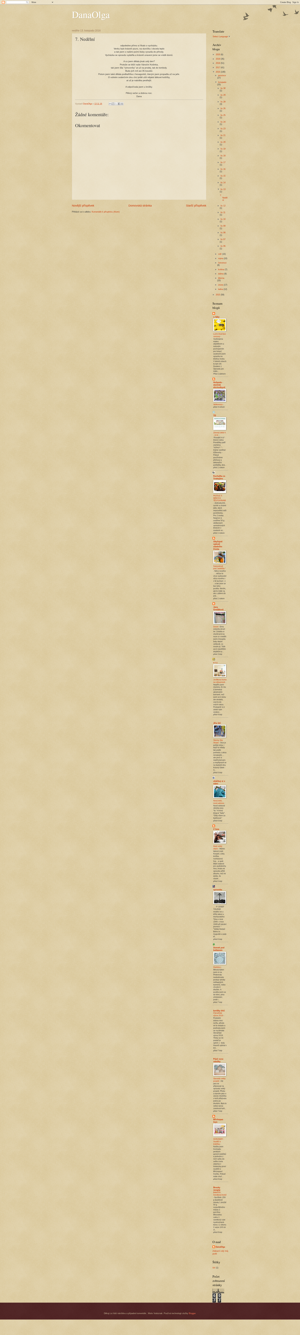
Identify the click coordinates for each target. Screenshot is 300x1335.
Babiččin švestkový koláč (220, 1193)
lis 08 (223, 232)
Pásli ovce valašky (218, 1060)
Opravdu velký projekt (219, 1079)
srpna (221, 258)
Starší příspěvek (196, 205)
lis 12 (223, 206)
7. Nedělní (224, 197)
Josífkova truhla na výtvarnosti (220, 681)
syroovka (217, 889)
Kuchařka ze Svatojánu (219, 477)
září (220, 254)
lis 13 (223, 189)
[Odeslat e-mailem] (110, 103)
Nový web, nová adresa (218, 802)
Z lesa (216, 829)
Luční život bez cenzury (219, 335)
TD (214, 415)
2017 (218, 67)
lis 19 (223, 149)
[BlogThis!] (113, 103)
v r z (215, 662)
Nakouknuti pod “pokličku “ (219, 567)
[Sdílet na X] (116, 103)
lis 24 (223, 122)
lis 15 (223, 176)
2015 (218, 294)
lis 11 (223, 212)
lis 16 (223, 169)
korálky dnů (219, 1010)
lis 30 (223, 88)
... (214, 907)
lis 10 (223, 219)
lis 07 (223, 239)
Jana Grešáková (218, 608)
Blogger (192, 1313)
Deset (216, 627)
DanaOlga (91, 14)
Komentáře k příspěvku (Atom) (106, 212)
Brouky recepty (216, 1188)
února (221, 285)
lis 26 (223, 108)
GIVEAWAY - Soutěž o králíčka (218, 1141)
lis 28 (223, 102)
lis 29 (223, 95)
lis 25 (223, 115)
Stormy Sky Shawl (218, 741)
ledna (221, 289)
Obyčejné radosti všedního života (217, 545)
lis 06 (223, 246)
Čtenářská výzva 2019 (218, 1014)
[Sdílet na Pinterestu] (122, 103)
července (222, 263)
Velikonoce (218, 404)
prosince (222, 75)
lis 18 (223, 155)
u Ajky (216, 317)
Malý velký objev (217, 847)
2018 (218, 63)
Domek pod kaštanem (218, 948)
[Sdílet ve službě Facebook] (119, 103)
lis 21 (223, 135)
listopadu (222, 82)
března (221, 278)
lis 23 (223, 128)
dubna (221, 274)
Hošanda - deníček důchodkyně (219, 385)
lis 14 (223, 182)
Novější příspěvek (83, 205)
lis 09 (223, 226)
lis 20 (223, 142)
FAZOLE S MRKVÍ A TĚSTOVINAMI (219, 498)
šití (213, 1268)
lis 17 (223, 162)
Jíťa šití (217, 723)
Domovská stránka (140, 205)
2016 (218, 72)
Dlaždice (217, 967)
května (221, 269)
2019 (218, 59)
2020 (218, 54)
